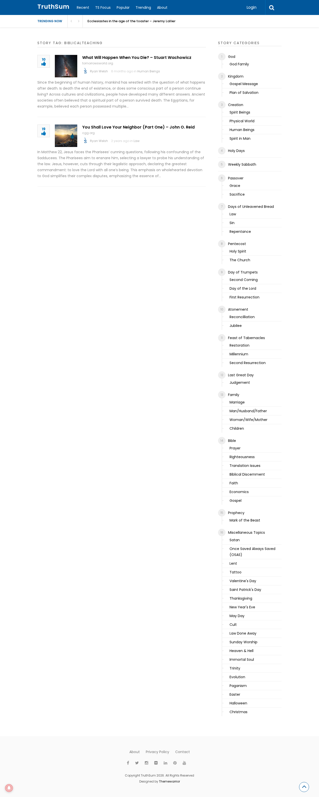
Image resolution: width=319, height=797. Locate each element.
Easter (235, 694)
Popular (123, 7)
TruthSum (53, 6)
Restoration (239, 345)
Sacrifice (237, 194)
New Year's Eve (242, 607)
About (162, 7)
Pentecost (237, 243)
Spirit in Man (240, 138)
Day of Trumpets (243, 272)
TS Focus (103, 7)
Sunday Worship (243, 642)
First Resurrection (244, 297)
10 (44, 60)
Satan (235, 539)
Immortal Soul (242, 659)
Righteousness (242, 456)
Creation (235, 104)
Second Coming (244, 279)
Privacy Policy (157, 752)
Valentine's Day (243, 580)
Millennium (239, 354)
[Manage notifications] (9, 788)
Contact (182, 752)
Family (233, 394)
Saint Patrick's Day (245, 589)
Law (137, 141)
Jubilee (236, 325)
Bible (232, 440)
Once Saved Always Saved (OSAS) (252, 551)
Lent (233, 563)
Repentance (240, 231)
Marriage (237, 402)
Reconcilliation (242, 316)
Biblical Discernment (247, 474)
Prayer (235, 448)
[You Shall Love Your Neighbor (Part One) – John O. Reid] (66, 136)
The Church (240, 260)
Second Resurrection (248, 362)
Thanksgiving (241, 598)
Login (251, 7)
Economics (239, 491)
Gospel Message (244, 83)
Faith (234, 483)
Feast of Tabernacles (246, 337)
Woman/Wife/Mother (248, 419)
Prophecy (236, 512)
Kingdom (235, 76)
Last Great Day (241, 375)
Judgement (240, 382)
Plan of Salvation (244, 92)
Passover (235, 178)
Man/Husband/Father (248, 410)
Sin (232, 222)
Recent (83, 7)
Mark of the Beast (245, 520)
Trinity (235, 668)
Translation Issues (245, 465)
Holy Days (236, 150)
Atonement (238, 309)
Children (237, 428)
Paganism (238, 685)
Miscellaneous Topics (246, 532)
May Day (237, 615)
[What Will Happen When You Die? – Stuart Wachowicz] (66, 66)
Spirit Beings (240, 112)
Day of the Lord (243, 288)
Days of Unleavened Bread (251, 206)
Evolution (237, 676)
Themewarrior (169, 781)
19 (43, 129)
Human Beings (148, 71)
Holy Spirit (238, 251)
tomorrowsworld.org (97, 63)
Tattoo (235, 572)
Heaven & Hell (241, 650)
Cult (233, 624)
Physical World (242, 121)
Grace (235, 185)
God (231, 56)
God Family (239, 64)
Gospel (235, 500)
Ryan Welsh (99, 71)
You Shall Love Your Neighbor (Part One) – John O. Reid (138, 127)
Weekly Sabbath (242, 164)
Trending (143, 7)
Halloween (238, 703)
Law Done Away (243, 633)
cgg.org (88, 133)
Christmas (238, 711)
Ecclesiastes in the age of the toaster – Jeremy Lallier (131, 21)
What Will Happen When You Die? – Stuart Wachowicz (136, 57)
